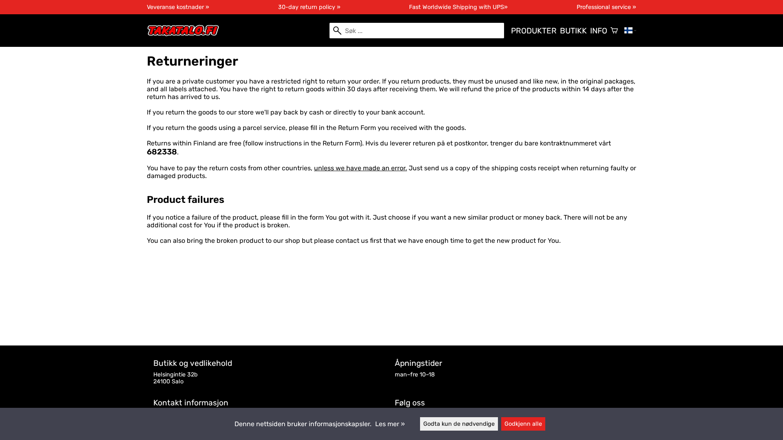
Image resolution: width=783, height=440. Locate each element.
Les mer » (390, 424)
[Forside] (186, 34)
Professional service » (606, 7)
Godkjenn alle (523, 423)
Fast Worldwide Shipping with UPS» (458, 7)
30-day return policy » (309, 7)
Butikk (573, 30)
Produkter (534, 30)
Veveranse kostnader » (178, 7)
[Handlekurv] (614, 30)
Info (598, 30)
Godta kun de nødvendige (459, 423)
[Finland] (630, 30)
